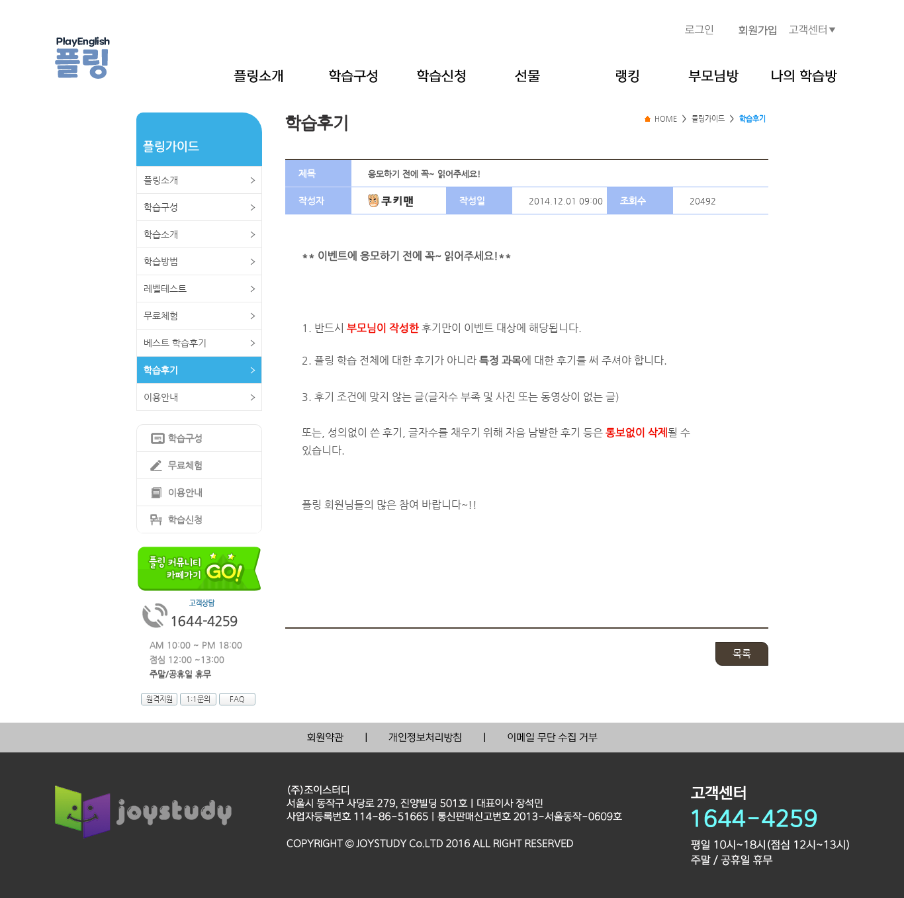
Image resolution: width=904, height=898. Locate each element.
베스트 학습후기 (175, 342)
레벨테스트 (165, 288)
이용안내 (161, 397)
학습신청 (185, 519)
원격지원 (159, 699)
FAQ (237, 699)
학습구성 (161, 207)
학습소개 (161, 234)
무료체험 (161, 315)
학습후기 (161, 370)
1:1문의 (198, 699)
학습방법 (161, 261)
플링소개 (161, 180)
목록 (742, 653)
